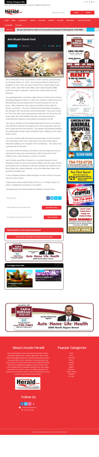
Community (22, 20)
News (13, 20)
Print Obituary (53, 217)
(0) (60, 46)
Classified (8, 25)
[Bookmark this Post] (45, 45)
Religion (60, 20)
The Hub (18, 25)
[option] (19, 275)
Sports (33, 20)
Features (42, 20)
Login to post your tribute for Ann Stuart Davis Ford (34, 237)
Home (7, 20)
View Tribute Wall (52, 207)
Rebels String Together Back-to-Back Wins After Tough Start (47, 274)
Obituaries (70, 20)
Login (76, 12)
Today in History (83, 20)
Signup (88, 12)
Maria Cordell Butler (15, 277)
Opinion (51, 20)
